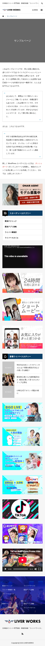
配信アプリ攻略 (11, 227)
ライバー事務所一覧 (8, 590)
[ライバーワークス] (11, 10)
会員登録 (35, 10)
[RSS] (22, 634)
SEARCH (42, 3)
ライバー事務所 (11, 232)
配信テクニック (11, 221)
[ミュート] (35, 569)
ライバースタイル (11, 238)
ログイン (27, 10)
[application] (22, 256)
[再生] (5, 569)
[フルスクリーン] (39, 569)
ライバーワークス (29, 586)
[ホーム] (3, 16)
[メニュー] (41, 10)
